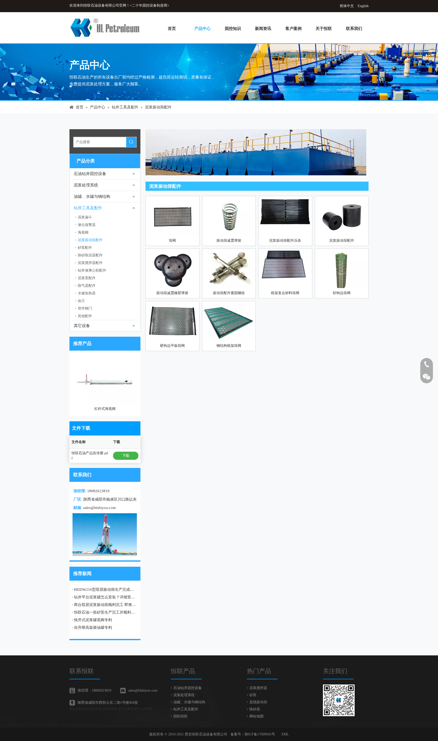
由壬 (81, 301)
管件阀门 (85, 308)
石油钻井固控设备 (90, 174)
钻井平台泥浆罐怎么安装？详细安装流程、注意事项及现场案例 (105, 597)
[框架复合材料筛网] (285, 264)
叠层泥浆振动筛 (105, 409)
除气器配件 (87, 286)
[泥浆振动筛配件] (341, 217)
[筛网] (172, 216)
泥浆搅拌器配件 (90, 263)
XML (285, 734)
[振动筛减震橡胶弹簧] (172, 269)
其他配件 (85, 316)
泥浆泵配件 (87, 278)
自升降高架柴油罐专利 (93, 627)
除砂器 (254, 709)
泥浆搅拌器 (258, 688)
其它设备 (82, 326)
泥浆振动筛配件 (90, 240)
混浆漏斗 (85, 217)
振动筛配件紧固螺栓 (229, 293)
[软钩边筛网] (341, 272)
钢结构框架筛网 (228, 346)
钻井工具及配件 (88, 208)
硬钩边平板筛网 (172, 346)
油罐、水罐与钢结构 (92, 196)
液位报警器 (87, 225)
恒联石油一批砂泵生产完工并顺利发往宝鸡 (105, 612)
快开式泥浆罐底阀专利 (93, 620)
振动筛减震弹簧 (228, 240)
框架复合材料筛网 (285, 293)
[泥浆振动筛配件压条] (285, 211)
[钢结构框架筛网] (229, 321)
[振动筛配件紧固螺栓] (229, 269)
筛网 (172, 240)
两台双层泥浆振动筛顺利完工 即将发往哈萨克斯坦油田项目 (105, 605)
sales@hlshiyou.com (99, 508)
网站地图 (256, 716)
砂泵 (253, 695)
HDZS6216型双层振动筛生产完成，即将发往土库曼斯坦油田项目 (105, 589)
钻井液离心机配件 (92, 270)
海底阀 (83, 232)
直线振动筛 (258, 702)
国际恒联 (180, 716)
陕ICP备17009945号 (260, 734)
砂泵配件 (85, 248)
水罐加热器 (87, 293)
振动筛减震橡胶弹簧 (172, 293)
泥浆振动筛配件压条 (285, 240)
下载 (125, 456)
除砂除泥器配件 (90, 255)
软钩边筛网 (342, 293)
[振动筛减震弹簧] (229, 216)
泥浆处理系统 (86, 185)
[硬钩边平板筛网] (172, 321)
